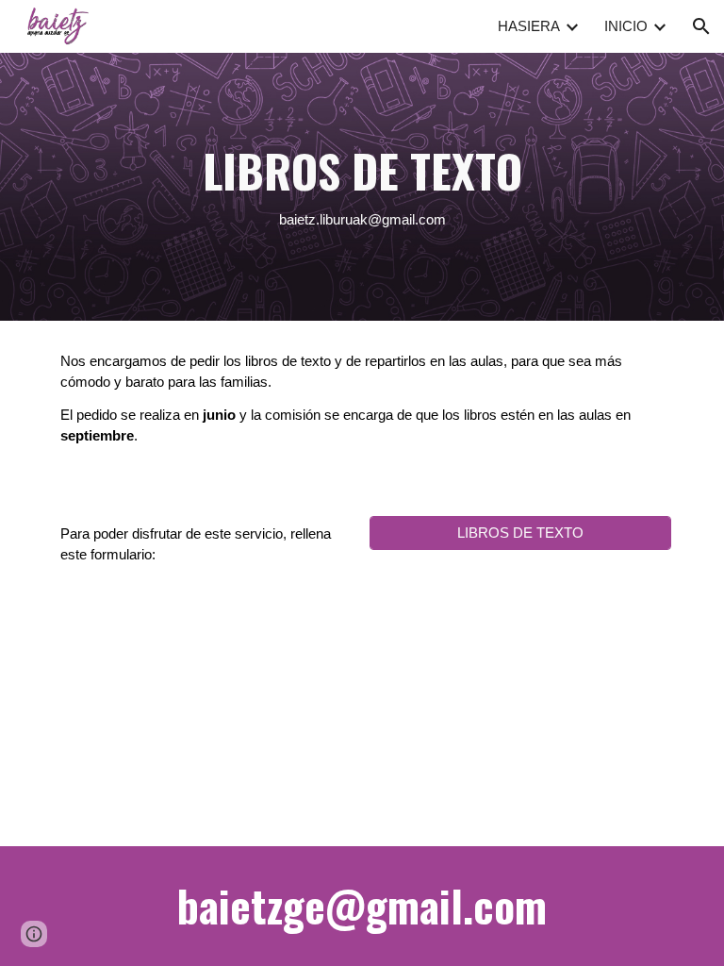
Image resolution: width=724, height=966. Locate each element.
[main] (361, 187)
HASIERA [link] (529, 26)
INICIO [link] (626, 26)
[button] (701, 26)
